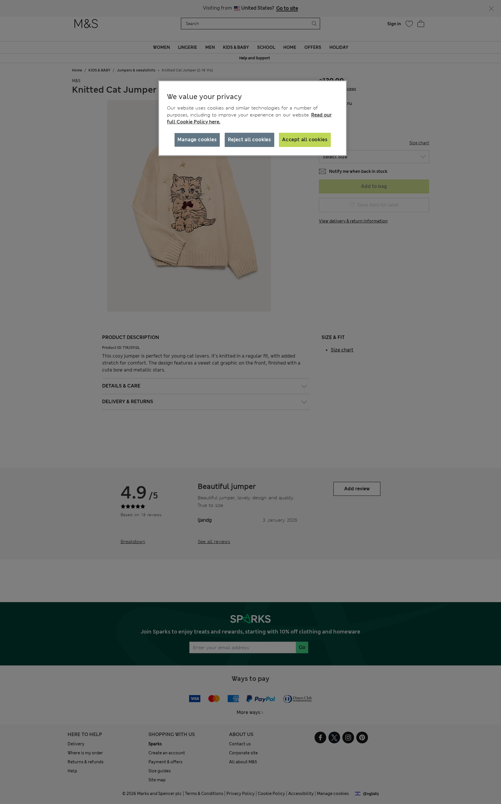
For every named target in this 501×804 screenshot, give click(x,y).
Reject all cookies (249, 140)
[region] (252, 118)
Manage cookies (197, 140)
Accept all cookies (304, 140)
